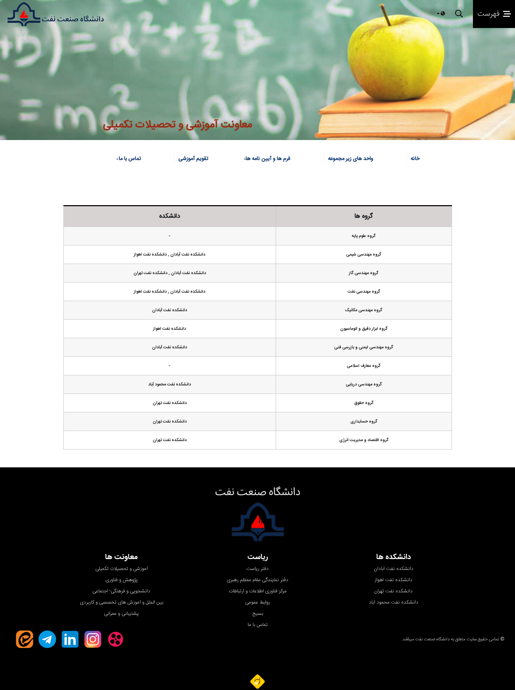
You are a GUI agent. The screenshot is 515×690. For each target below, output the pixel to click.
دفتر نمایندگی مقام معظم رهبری (257, 580)
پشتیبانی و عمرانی (121, 613)
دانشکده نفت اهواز (393, 580)
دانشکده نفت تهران (393, 591)
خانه (415, 158)
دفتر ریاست (257, 569)
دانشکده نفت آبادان (393, 569)
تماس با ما (258, 625)
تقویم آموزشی (193, 158)
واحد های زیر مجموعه (350, 158)
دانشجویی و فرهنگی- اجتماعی (121, 591)
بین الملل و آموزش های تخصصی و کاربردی (121, 602)
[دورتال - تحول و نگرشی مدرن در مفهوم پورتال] (257, 681)
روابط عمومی (257, 602)
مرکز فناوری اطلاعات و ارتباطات (258, 591)
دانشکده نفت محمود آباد (393, 602)
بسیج (257, 613)
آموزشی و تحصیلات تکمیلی (121, 569)
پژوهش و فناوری (121, 580)
